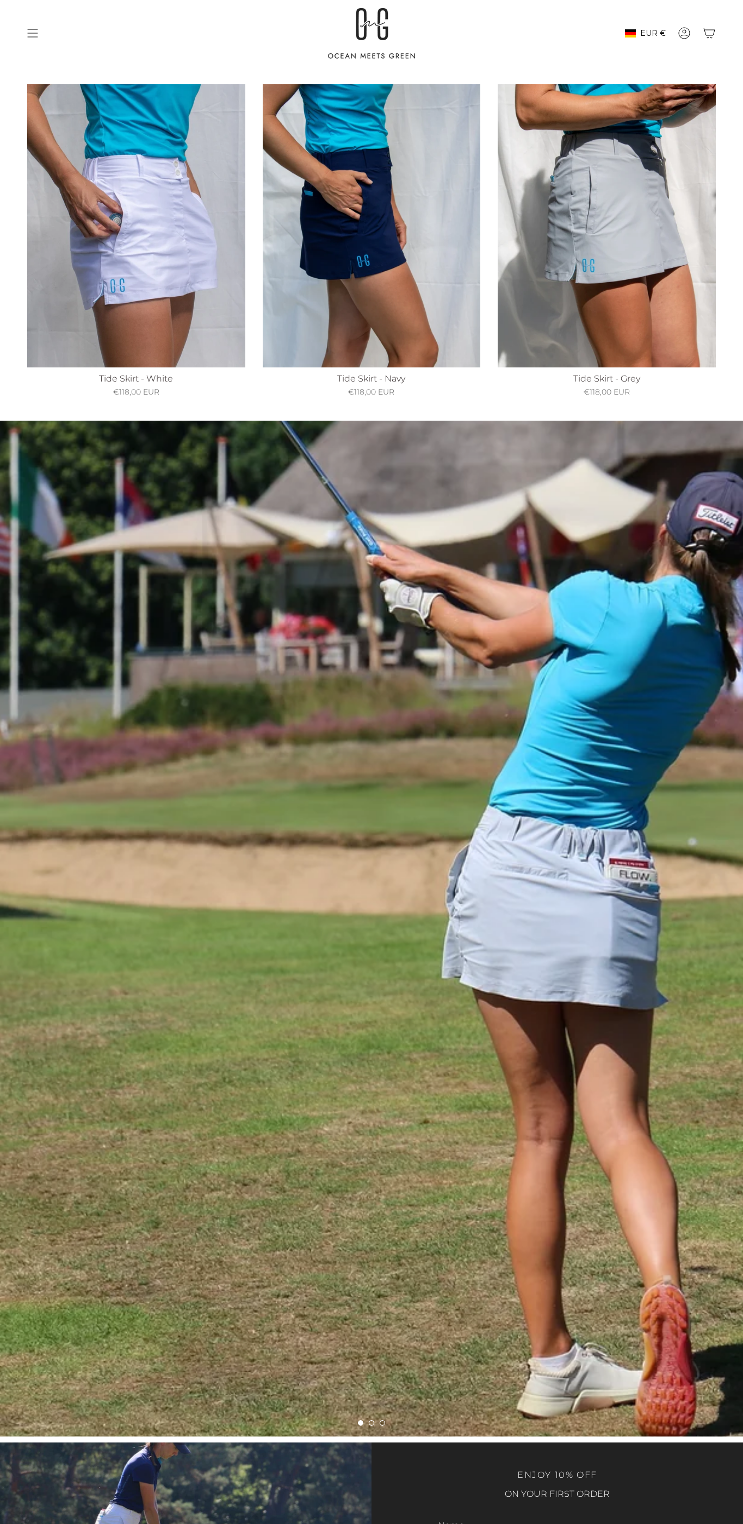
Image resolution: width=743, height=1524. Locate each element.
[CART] (709, 33)
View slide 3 (382, 1423)
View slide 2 (371, 1423)
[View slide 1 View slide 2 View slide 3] (371, 928)
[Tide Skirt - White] (136, 225)
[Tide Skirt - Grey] (607, 225)
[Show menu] (33, 33)
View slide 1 (360, 1423)
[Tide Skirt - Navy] (372, 225)
